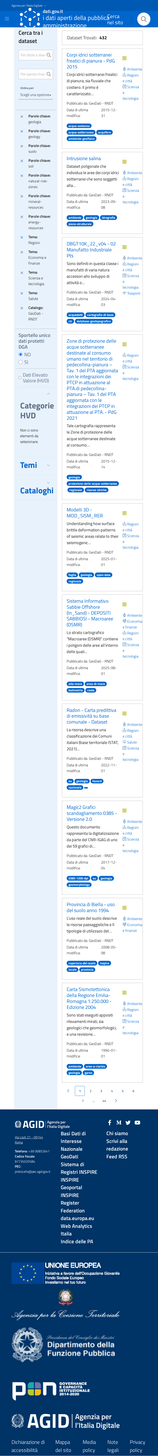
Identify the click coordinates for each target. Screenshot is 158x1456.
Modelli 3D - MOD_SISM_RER (85, 512)
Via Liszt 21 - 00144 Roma (29, 1140)
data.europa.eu (77, 1218)
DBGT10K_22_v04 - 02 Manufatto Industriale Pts (91, 249)
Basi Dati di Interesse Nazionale (73, 1141)
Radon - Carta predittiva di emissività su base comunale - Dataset (91, 716)
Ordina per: (27, 88)
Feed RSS (116, 1156)
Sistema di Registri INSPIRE (79, 1168)
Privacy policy (137, 1446)
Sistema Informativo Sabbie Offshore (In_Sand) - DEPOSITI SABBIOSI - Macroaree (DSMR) (90, 612)
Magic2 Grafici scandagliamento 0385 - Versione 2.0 (92, 813)
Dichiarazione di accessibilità (28, 1446)
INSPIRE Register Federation (73, 1202)
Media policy (89, 1446)
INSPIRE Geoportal (71, 1183)
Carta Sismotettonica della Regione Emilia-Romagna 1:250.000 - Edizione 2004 (89, 998)
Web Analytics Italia (76, 1230)
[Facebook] (109, 1122)
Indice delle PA (77, 1241)
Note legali (113, 1446)
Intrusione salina (84, 158)
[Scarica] (124, 58)
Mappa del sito (63, 1446)
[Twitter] (128, 1122)
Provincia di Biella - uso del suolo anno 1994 (91, 907)
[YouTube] (137, 1122)
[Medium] (119, 1122)
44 (104, 1100)
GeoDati (69, 1156)
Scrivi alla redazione (117, 1145)
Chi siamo (117, 1133)
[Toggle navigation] (7, 18)
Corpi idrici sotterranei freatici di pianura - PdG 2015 (91, 60)
